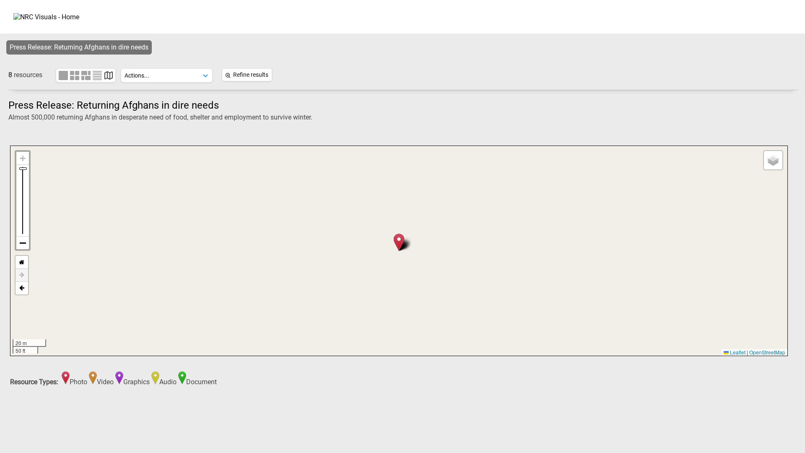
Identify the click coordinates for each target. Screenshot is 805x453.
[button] (399, 242)
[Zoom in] (22, 158)
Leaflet (737, 352)
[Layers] (773, 160)
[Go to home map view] (22, 262)
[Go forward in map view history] (22, 275)
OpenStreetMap (767, 352)
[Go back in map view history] (22, 288)
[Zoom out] (22, 243)
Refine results (250, 74)
